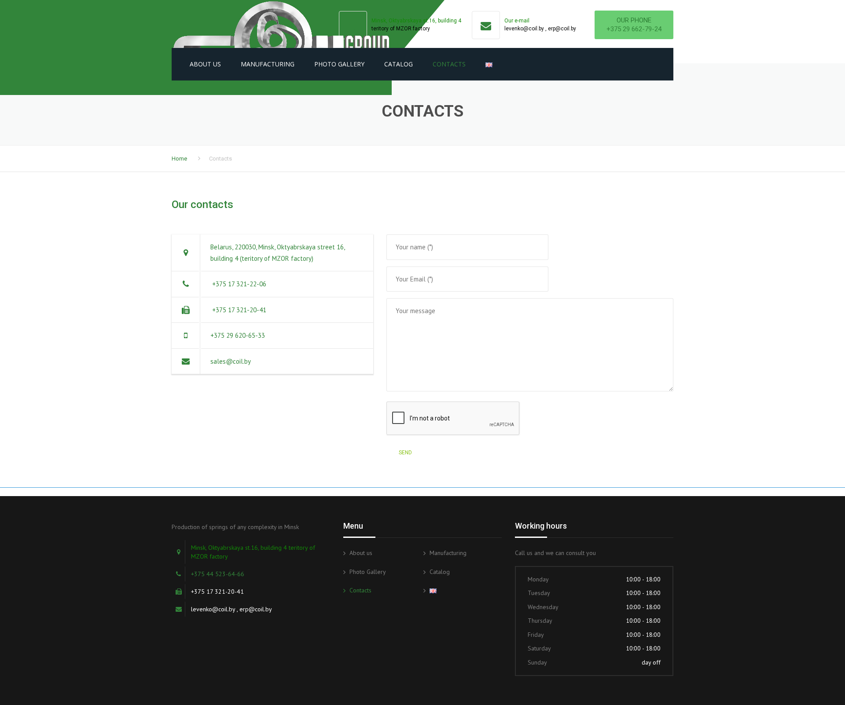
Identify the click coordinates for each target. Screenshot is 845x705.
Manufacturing (267, 64)
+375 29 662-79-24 (633, 29)
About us (205, 64)
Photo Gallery (339, 64)
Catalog (398, 64)
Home (179, 158)
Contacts (449, 64)
